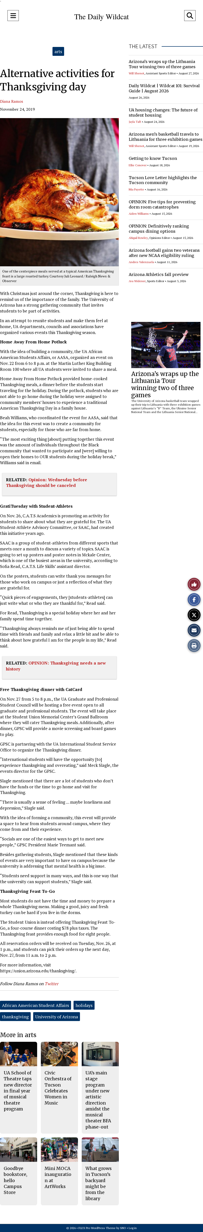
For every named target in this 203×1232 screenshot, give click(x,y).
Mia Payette (136, 189)
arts (58, 51)
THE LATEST (143, 46)
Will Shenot (136, 73)
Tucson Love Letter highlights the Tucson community (163, 180)
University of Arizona (56, 1017)
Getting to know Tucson (153, 158)
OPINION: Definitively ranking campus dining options (159, 229)
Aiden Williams (139, 213)
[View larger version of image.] (59, 192)
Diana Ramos (11, 101)
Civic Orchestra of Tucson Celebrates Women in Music (58, 1088)
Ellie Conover (138, 165)
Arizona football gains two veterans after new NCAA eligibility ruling (164, 253)
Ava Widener (137, 281)
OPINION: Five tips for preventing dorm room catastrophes (162, 204)
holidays (84, 1005)
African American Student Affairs (35, 1005)
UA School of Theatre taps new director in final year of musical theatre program (18, 1091)
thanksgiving (15, 1017)
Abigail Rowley (138, 238)
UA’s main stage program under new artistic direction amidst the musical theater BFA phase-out (98, 1100)
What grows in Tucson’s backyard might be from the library (98, 1183)
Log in (133, 1228)
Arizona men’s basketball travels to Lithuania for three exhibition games (166, 137)
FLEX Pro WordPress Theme (97, 1228)
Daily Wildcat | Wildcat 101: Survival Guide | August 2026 (164, 88)
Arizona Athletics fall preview (159, 274)
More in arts (18, 1035)
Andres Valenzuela (141, 262)
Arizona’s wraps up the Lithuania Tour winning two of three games (162, 64)
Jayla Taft (135, 122)
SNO (123, 1228)
